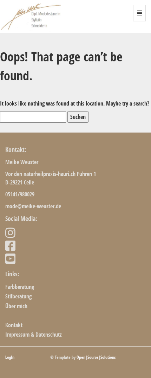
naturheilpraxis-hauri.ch (50, 174)
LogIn (9, 357)
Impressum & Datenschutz (33, 334)
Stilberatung (18, 296)
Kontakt (13, 325)
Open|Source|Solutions (96, 357)
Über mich (16, 306)
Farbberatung (19, 287)
